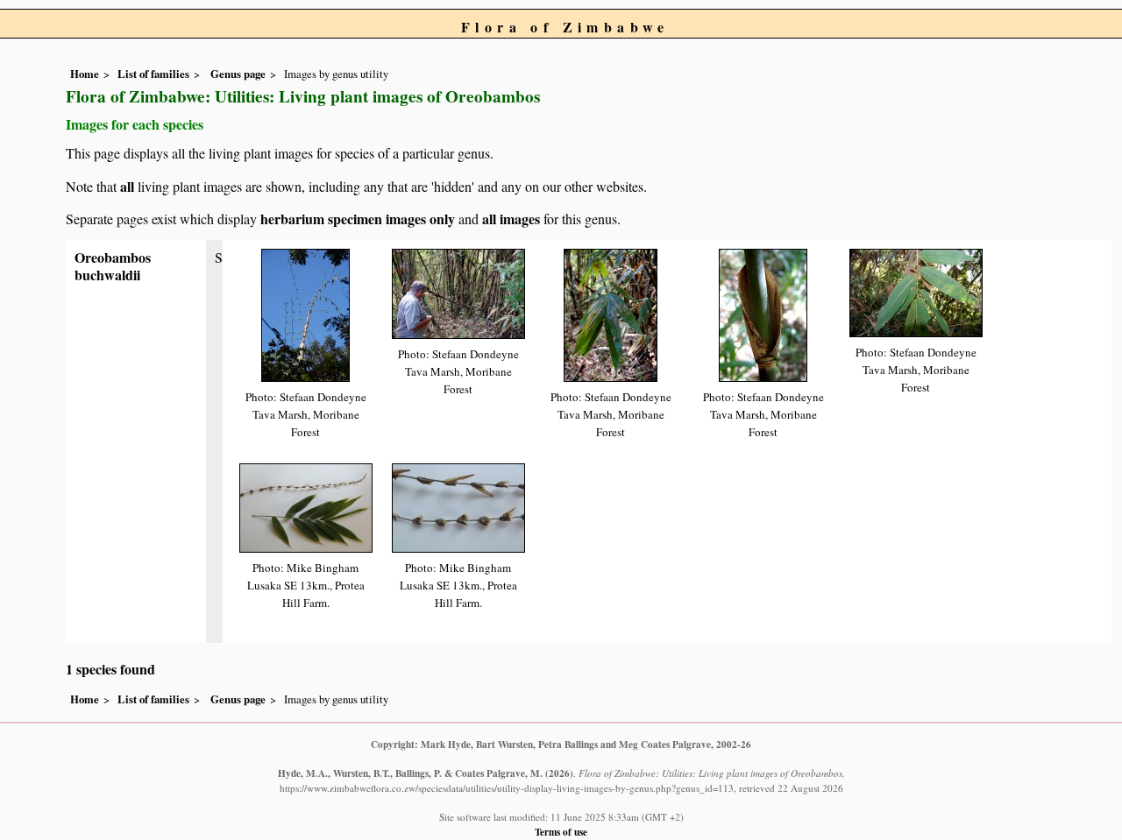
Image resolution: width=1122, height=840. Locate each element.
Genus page (238, 73)
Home (84, 73)
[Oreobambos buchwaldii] (305, 313)
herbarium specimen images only (357, 218)
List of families (153, 73)
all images (511, 218)
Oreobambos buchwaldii (113, 266)
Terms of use (561, 831)
